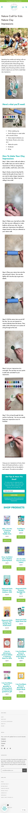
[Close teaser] (8, 805)
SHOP (2, 717)
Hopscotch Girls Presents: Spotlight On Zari (21, 591)
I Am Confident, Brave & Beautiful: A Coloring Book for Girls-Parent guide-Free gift (7, 687)
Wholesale (3, 795)
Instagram (3, 739)
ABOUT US (3, 723)
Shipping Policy (5, 784)
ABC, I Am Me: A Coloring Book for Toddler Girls (7, 531)
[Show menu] (2, 7)
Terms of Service (5, 788)
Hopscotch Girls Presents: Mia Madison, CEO (7, 590)
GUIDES (2, 726)
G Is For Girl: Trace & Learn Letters (21, 560)
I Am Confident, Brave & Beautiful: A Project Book (21, 686)
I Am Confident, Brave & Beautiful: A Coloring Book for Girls (21, 655)
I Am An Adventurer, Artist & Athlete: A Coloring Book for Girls (7, 655)
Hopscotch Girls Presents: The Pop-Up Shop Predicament (7, 622)
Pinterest (3, 743)
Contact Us (3, 792)
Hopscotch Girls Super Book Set (21, 620)
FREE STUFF (3, 719)
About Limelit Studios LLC (7, 797)
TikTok (2, 745)
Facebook (3, 741)
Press (2, 781)
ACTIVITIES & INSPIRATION (6, 721)
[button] (4, 809)
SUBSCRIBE (14, 495)
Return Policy (4, 786)
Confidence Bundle (21, 529)
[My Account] (23, 7)
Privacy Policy (4, 790)
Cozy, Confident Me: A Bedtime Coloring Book (7, 558)
